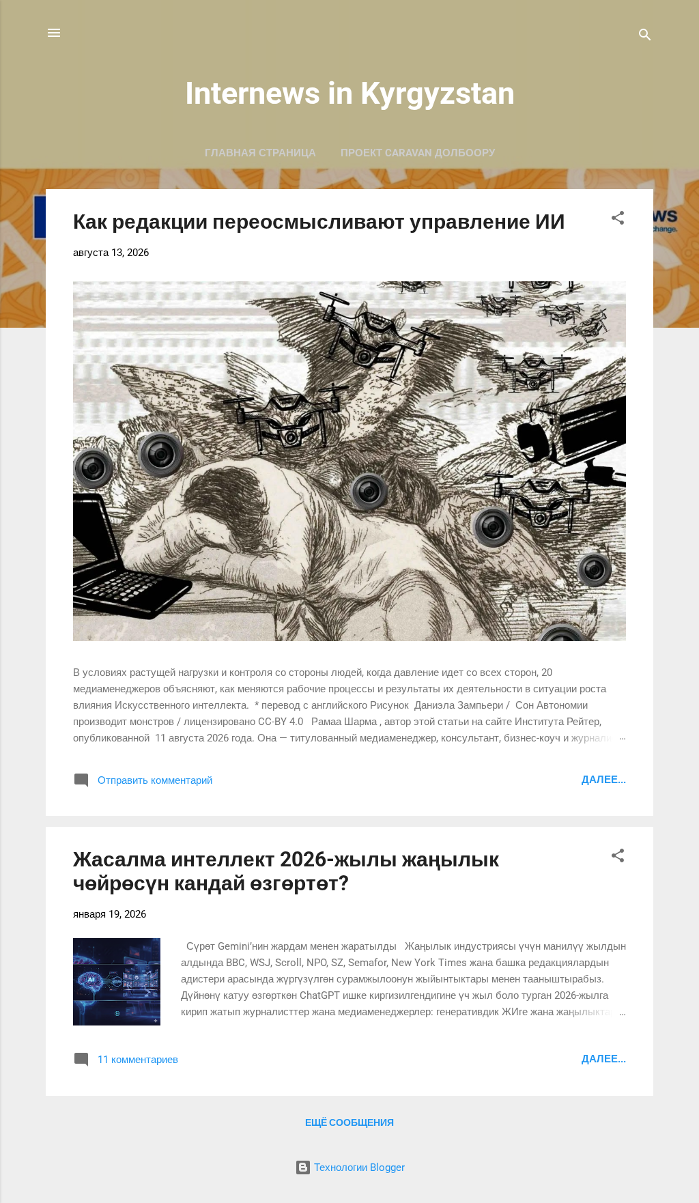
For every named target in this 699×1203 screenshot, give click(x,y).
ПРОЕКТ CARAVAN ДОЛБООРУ (418, 153)
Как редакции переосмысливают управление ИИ (319, 221)
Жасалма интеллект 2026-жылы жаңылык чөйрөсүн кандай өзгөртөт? (286, 871)
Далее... (604, 780)
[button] (618, 220)
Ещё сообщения (349, 1122)
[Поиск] (645, 37)
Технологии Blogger (358, 1167)
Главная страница (260, 153)
